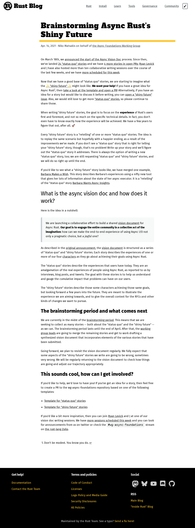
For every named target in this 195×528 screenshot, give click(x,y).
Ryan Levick (146, 64)
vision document (128, 223)
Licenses (76, 489)
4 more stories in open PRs (121, 64)
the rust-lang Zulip (56, 429)
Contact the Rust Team (26, 489)
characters (69, 256)
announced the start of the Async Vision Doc (93, 59)
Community (172, 6)
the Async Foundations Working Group (116, 46)
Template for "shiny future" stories (65, 407)
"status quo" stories (107, 99)
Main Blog (137, 500)
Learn (117, 6)
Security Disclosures (83, 501)
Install (103, 6)
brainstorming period (100, 320)
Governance (149, 6)
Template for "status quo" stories (65, 401)
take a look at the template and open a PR (90, 90)
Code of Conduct (81, 482)
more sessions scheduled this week (109, 420)
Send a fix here (124, 521)
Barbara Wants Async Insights (91, 183)
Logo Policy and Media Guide (89, 495)
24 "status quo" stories (72, 64)
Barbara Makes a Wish (54, 174)
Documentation (21, 482)
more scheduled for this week (100, 72)
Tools (131, 6)
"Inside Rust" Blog (142, 506)
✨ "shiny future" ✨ (58, 86)
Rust (89, 6)
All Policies (78, 507)
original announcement (80, 248)
